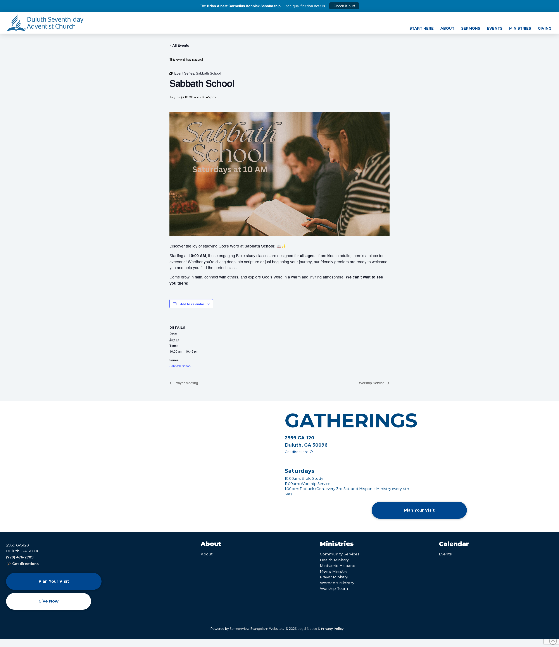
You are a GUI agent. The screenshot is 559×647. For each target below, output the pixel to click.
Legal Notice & (320, 629)
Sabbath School (180, 366)
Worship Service (372, 382)
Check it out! (344, 6)
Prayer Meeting (186, 382)
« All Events (179, 45)
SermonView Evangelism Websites (256, 629)
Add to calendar (192, 304)
